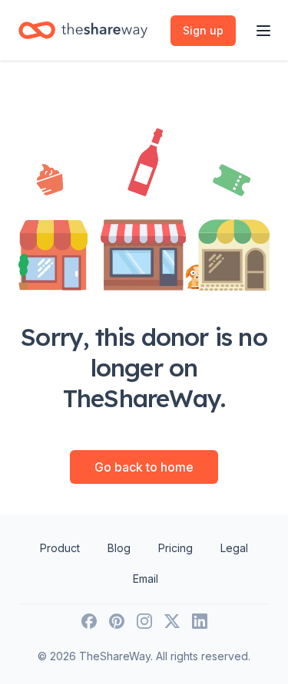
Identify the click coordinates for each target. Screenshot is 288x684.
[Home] (82, 30)
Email (145, 578)
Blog (119, 547)
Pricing (175, 547)
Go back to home (144, 467)
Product (60, 547)
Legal (234, 547)
